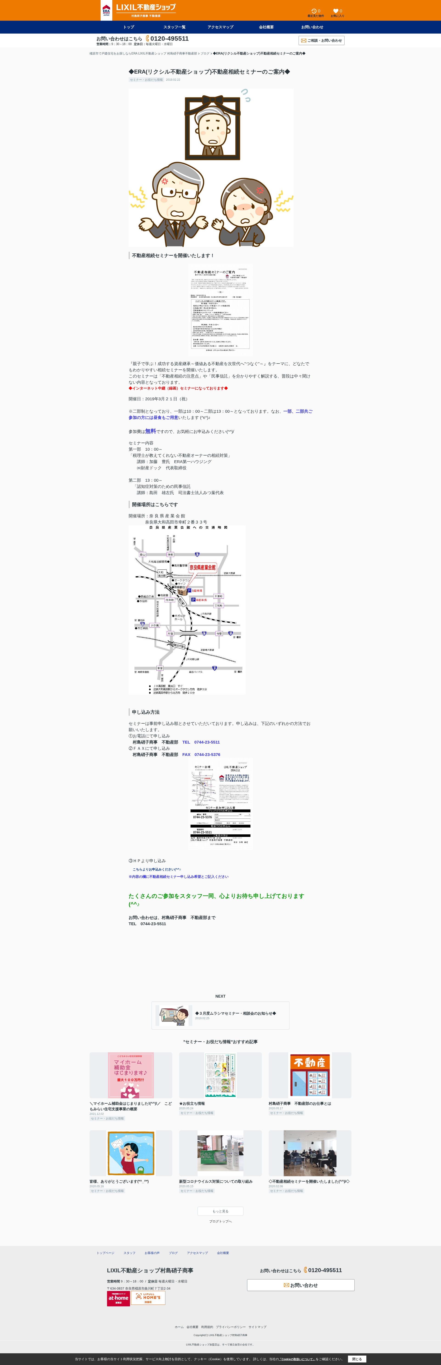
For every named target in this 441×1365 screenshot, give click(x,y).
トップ (128, 27)
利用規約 (207, 1327)
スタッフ (130, 1253)
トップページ (105, 1253)
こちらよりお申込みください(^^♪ (157, 869)
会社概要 (266, 27)
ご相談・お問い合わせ (325, 40)
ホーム (179, 1327)
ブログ (173, 1253)
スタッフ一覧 (175, 27)
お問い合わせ (312, 27)
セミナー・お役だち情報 (146, 79)
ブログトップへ (220, 1221)
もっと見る (220, 1211)
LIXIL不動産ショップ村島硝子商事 (150, 1270)
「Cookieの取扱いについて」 (297, 1359)
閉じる (357, 1359)
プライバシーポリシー (231, 1327)
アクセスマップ (220, 27)
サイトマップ (257, 1327)
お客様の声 (152, 1253)
